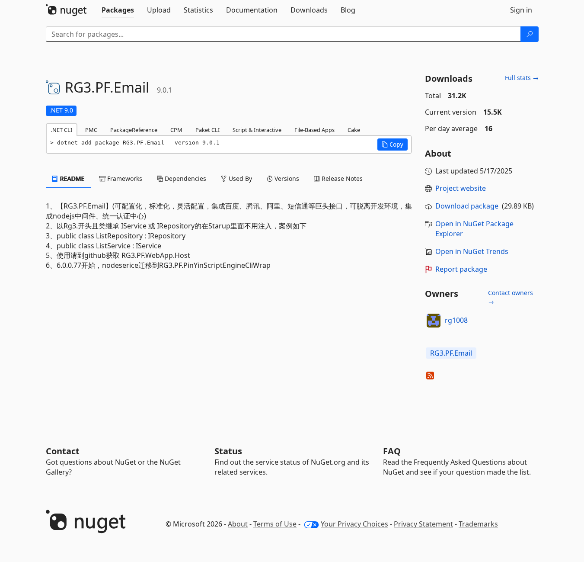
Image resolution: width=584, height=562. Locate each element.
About (238, 524)
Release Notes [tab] (341, 178)
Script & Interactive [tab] (257, 130)
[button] (392, 144)
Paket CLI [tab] (207, 130)
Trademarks (478, 524)
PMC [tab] (91, 130)
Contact (63, 451)
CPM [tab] (176, 130)
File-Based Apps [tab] (314, 130)
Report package (461, 269)
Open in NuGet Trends (471, 251)
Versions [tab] (286, 178)
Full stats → (522, 78)
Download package (466, 206)
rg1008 (456, 320)
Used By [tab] (239, 178)
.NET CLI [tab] (61, 130)
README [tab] (71, 178)
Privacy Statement (423, 524)
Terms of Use (275, 524)
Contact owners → (510, 297)
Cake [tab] (354, 130)
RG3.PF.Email (451, 353)
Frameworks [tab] (123, 178)
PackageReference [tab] (133, 130)
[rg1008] (433, 320)
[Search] (529, 34)
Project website (460, 188)
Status (228, 451)
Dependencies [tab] (184, 178)
